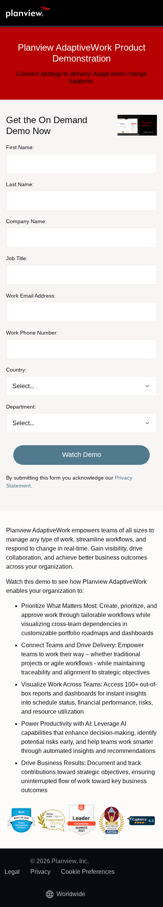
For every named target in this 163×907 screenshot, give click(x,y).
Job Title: (17, 258)
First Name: (20, 147)
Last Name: (20, 184)
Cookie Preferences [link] (87, 871)
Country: (16, 370)
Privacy (40, 871)
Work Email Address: (31, 296)
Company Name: (26, 221)
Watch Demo (81, 454)
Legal (12, 871)
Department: (21, 407)
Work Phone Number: (32, 333)
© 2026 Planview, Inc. (59, 861)
